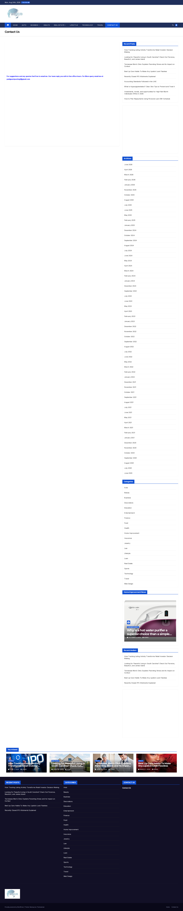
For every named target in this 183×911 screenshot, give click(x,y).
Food (126, 523)
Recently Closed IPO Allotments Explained (139, 76)
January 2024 (129, 281)
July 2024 (128, 250)
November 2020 (130, 448)
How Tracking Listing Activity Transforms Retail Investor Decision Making (24, 766)
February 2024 (129, 276)
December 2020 (130, 443)
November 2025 (130, 190)
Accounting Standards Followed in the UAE (140, 81)
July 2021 (127, 407)
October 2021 (129, 392)
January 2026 (129, 185)
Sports (126, 569)
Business (35, 25)
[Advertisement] (62, 58)
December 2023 (130, 286)
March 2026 (128, 175)
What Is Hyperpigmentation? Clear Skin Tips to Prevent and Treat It (149, 87)
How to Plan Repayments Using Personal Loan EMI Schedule (147, 99)
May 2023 (128, 306)
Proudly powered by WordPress (14, 907)
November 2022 (130, 331)
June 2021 (128, 412)
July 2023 (128, 296)
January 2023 (129, 321)
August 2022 (129, 347)
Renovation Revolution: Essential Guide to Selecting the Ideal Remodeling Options (150, 633)
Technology (87, 25)
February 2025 (129, 220)
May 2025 (128, 215)
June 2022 (128, 357)
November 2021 (130, 387)
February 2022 (129, 372)
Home (15, 25)
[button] (173, 25)
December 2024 (130, 230)
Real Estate (59, 25)
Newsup (32, 907)
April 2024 (128, 266)
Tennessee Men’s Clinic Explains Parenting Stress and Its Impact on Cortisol (113, 766)
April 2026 (128, 170)
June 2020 (128, 473)
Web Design (128, 584)
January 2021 (129, 438)
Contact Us (112, 25)
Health (47, 25)
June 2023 (128, 301)
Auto (24, 25)
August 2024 (129, 245)
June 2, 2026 (14, 769)
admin (144, 637)
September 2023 (130, 291)
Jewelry (127, 543)
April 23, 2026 (102, 769)
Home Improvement (131, 533)
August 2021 (128, 402)
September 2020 (130, 458)
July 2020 (128, 468)
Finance (127, 518)
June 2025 (128, 210)
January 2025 (129, 225)
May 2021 (127, 417)
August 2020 (129, 463)
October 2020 (129, 453)
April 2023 (128, 311)
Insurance (128, 538)
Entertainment (129, 513)
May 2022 (128, 362)
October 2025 (129, 195)
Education (128, 508)
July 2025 (128, 205)
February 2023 (129, 316)
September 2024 (130, 240)
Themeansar (40, 907)
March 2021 (128, 428)
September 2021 (130, 397)
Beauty (126, 493)
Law (125, 548)
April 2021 (128, 422)
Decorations (128, 503)
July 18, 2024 (134, 637)
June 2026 (128, 164)
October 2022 (129, 336)
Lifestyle (74, 25)
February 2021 (129, 433)
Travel (100, 25)
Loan (126, 558)
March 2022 (128, 367)
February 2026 (129, 180)
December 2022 (130, 326)
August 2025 (129, 200)
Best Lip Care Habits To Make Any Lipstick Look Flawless (145, 71)
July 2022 (128, 352)
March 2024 (128, 271)
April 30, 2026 (58, 769)
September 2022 (130, 342)
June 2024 (128, 256)
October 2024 (129, 235)
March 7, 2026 (145, 769)
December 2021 (130, 382)
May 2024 (128, 261)
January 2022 (129, 377)
